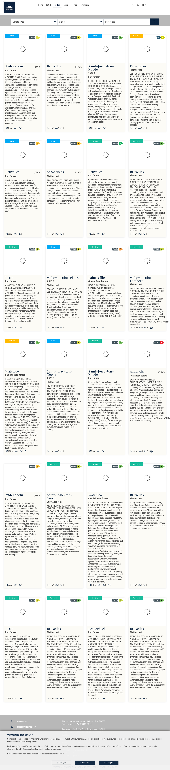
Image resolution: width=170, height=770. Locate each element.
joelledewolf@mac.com (26, 727)
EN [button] (143, 5)
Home (40, 5)
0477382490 (22, 721)
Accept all (110, 762)
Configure (62, 762)
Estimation (85, 5)
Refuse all (86, 762)
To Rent (57, 5)
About (66, 5)
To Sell (48, 5)
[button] (34, 21)
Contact (74, 5)
